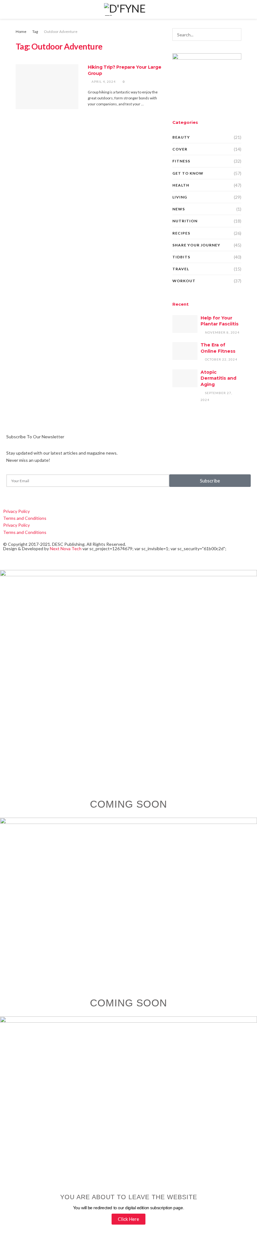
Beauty (181, 137)
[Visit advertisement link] (206, 79)
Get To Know (187, 173)
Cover (179, 149)
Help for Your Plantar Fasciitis (220, 321)
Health (180, 185)
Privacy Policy (16, 511)
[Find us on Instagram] (26, 493)
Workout (184, 280)
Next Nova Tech (65, 548)
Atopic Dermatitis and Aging (218, 378)
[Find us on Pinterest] (36, 493)
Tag (35, 31)
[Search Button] (238, 9)
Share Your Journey (196, 245)
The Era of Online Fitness (218, 348)
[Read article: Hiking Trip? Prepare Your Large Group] (47, 86)
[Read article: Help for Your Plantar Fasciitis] (184, 324)
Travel (180, 268)
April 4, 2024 (103, 81)
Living (179, 197)
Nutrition (184, 221)
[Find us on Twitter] (15, 493)
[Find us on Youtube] (46, 493)
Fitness (181, 161)
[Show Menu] (18, 9)
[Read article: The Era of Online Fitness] (184, 351)
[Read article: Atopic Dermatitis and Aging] (184, 378)
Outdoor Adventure (60, 31)
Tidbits (181, 257)
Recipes (181, 233)
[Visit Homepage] (128, 9)
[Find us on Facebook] (5, 493)
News (178, 209)
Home (21, 31)
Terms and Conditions (24, 518)
